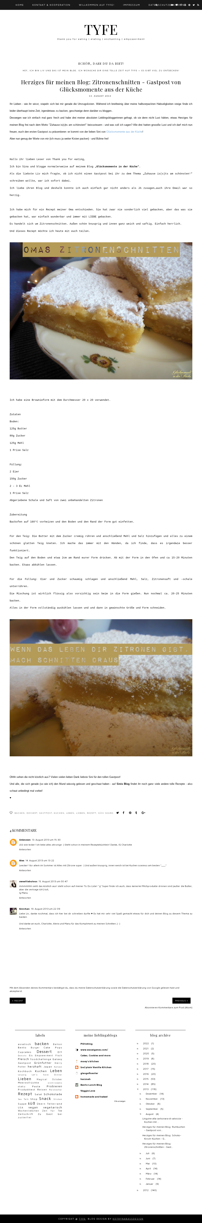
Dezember (151, 1093)
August (149, 1113)
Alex (21, 860)
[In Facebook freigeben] (125, 813)
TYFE (101, 29)
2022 (146, 1043)
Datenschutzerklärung (168, 4)
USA (20, 1107)
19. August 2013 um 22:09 (45, 908)
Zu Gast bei (50, 1113)
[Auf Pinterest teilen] (131, 813)
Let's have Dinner (47, 1075)
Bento (22, 1047)
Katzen (58, 1067)
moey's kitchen (89, 1061)
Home (20, 4)
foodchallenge (40, 1059)
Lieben (80, 813)
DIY (60, 1052)
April (148, 1168)
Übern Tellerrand (49, 1103)
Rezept (91, 813)
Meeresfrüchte (28, 1082)
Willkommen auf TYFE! (97, 4)
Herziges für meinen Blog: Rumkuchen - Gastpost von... (163, 1128)
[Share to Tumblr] (137, 813)
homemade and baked (94, 1096)
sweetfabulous (28, 881)
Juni (148, 1158)
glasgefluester (89, 1073)
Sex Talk (23, 1099)
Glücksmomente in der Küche (116, 166)
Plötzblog (86, 1043)
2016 (146, 1073)
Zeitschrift (25, 1113)
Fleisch (23, 1059)
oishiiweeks (55, 1083)
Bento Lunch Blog (91, 1084)
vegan (33, 1107)
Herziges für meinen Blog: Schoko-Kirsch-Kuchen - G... (161, 1137)
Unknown (25, 839)
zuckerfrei (25, 1117)
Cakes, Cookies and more (95, 1055)
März (148, 1173)
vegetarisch (52, 1107)
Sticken (57, 1099)
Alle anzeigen (119, 1101)
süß (101, 813)
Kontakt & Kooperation (51, 4)
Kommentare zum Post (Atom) (175, 1007)
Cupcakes (25, 1052)
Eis (31, 1055)
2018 (146, 1063)
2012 (146, 1190)
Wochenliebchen (28, 1111)
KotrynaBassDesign (128, 1218)
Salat (38, 1094)
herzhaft (35, 1066)
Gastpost (45, 813)
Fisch (58, 1055)
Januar (149, 1183)
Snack (45, 1098)
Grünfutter (43, 1062)
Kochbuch (25, 1071)
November (152, 1098)
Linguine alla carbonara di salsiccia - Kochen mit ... (162, 1120)
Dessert (32, 813)
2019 (146, 1058)
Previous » (181, 1000)
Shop (34, 1099)
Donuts (22, 1055)
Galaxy (57, 1059)
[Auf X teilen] (118, 813)
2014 (146, 1084)
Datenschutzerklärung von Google (141, 987)
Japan (48, 1066)
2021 (146, 1048)
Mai (148, 1163)
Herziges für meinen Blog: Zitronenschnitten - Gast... (157, 1145)
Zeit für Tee (52, 1111)
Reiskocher (55, 1090)
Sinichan (24, 908)
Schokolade (53, 1094)
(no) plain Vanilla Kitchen (95, 1067)
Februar (150, 1178)
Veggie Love (87, 1090)
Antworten (25, 849)
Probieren (54, 1086)
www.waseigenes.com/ (94, 1049)
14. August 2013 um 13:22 (39, 860)
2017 (146, 1068)
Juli (147, 1153)
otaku (22, 1086)
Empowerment (44, 1055)
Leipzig (22, 1075)
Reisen (42, 1089)
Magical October (49, 1079)
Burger (35, 1047)
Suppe (22, 1103)
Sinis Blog (123, 783)
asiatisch (24, 1044)
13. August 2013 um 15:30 (46, 839)
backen (20, 813)
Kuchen (59, 813)
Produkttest (26, 1089)
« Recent (17, 1000)
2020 (146, 1053)
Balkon (57, 1044)
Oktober (150, 1103)
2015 (146, 1078)
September (152, 1108)
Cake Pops (53, 1047)
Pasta (36, 1086)
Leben (70, 813)
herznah (85, 1079)
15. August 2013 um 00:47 (53, 881)
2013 (146, 1089)
